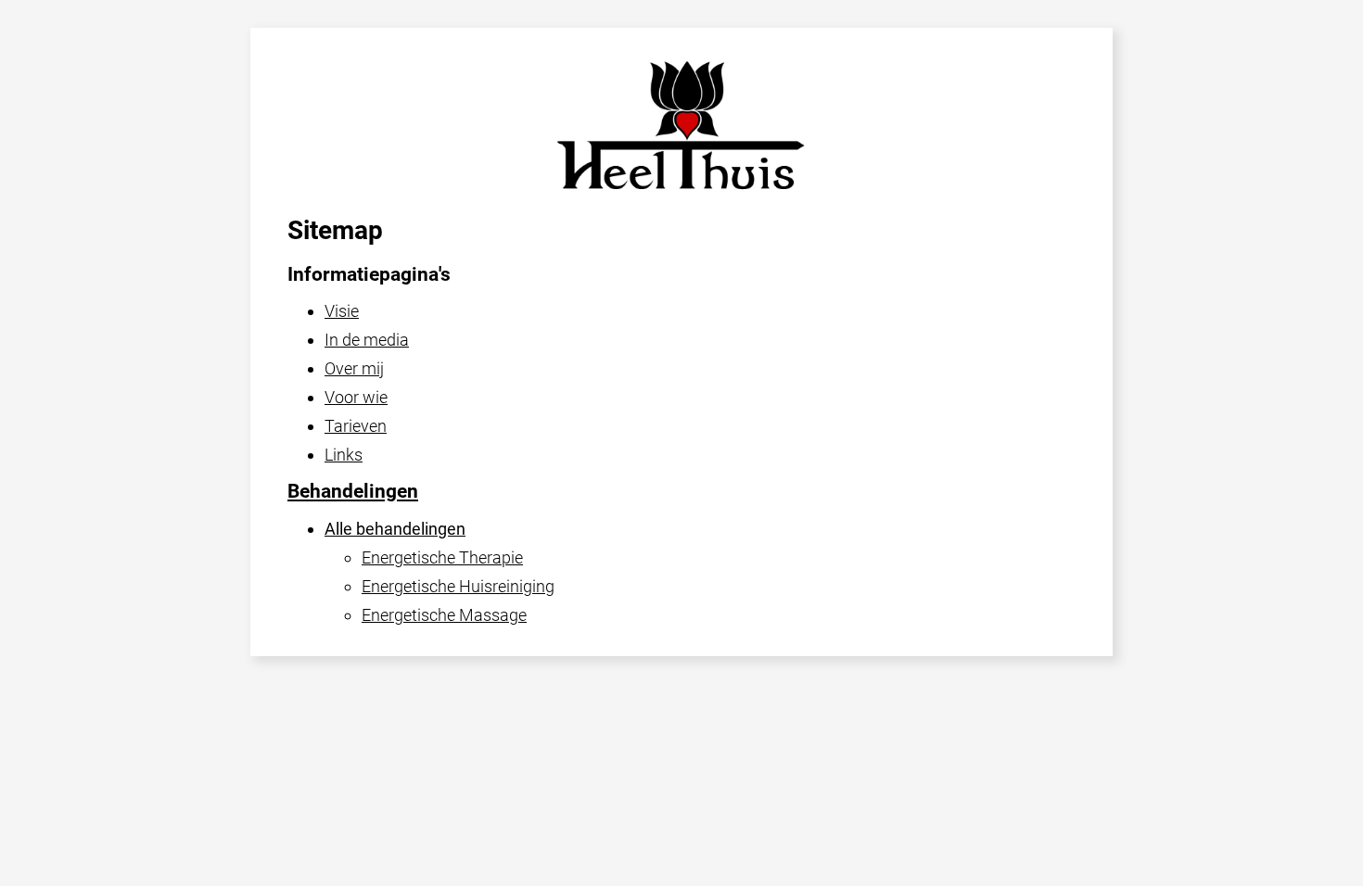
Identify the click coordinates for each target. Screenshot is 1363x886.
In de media (367, 339)
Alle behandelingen (395, 528)
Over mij (354, 368)
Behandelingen (352, 491)
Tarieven (356, 426)
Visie (342, 311)
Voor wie (356, 397)
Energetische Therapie (442, 557)
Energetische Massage (444, 615)
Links (344, 454)
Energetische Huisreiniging (458, 586)
